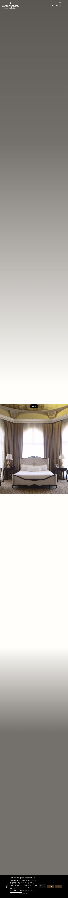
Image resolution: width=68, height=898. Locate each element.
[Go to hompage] (10, 5)
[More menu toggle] (65, 5)
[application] (34, 886)
